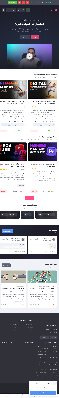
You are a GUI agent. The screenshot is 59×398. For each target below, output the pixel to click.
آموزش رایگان (13, 324)
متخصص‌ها (25, 37)
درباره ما (54, 337)
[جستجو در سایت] (23, 10)
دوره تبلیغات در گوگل (52, 357)
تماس (15, 330)
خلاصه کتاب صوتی (41, 375)
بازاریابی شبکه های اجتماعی (45, 286)
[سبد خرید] (19, 10)
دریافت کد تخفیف (43, 393)
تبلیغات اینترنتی (20, 286)
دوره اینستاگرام (42, 351)
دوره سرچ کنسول (42, 369)
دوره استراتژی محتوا (41, 362)
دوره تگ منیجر (54, 375)
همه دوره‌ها (29, 198)
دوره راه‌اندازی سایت (41, 372)
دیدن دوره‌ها (12, 2)
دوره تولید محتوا (42, 354)
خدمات (15, 327)
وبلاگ (32, 330)
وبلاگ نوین (6, 265)
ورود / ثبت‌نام (11, 10)
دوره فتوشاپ (54, 372)
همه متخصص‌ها (7, 231)
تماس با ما (44, 337)
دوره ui (55, 362)
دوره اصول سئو (54, 369)
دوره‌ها (35, 37)
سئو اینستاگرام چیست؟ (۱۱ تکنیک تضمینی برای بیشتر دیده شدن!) (42, 289)
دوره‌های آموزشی (29, 324)
